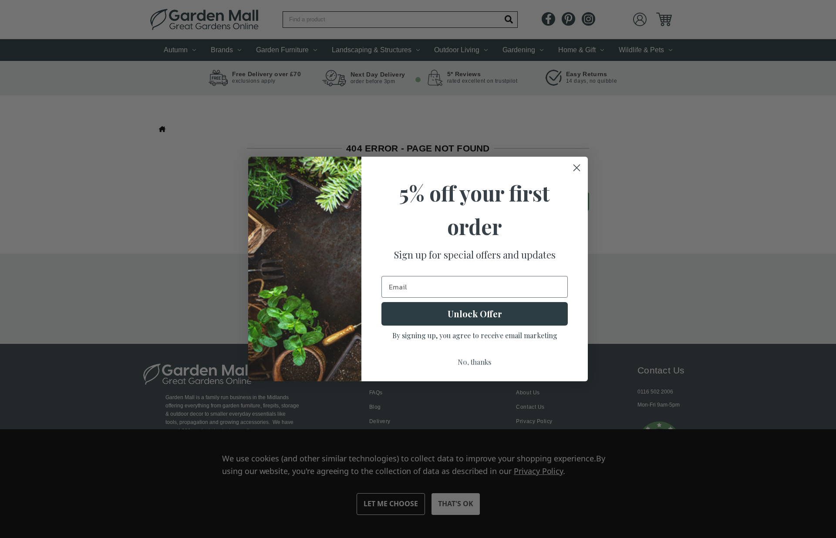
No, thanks (475, 362)
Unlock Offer (475, 313)
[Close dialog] (576, 167)
